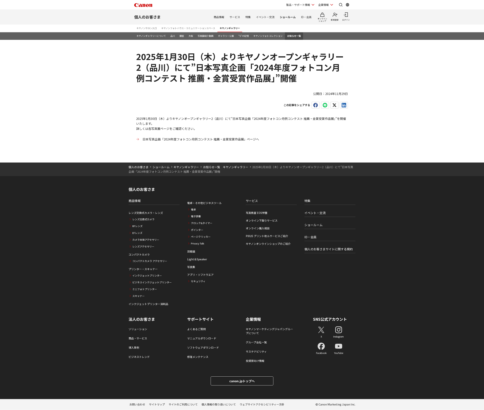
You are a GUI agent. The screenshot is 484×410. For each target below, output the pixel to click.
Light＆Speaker (197, 259)
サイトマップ (157, 404)
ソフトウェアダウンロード (203, 347)
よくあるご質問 (196, 329)
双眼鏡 (191, 251)
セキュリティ (198, 281)
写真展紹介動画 (205, 35)
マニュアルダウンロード (201, 338)
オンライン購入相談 (258, 228)
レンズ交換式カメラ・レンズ (146, 213)
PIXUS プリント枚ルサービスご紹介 (267, 236)
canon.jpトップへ (242, 381)
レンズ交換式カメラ (143, 219)
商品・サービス (138, 338)
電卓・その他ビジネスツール (204, 203)
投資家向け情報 (255, 361)
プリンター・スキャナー (143, 269)
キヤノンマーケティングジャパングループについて (269, 331)
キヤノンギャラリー (230, 28)
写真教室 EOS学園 (256, 213)
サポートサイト (200, 319)
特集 (248, 17)
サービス (235, 17)
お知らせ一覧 (294, 35)
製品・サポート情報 (298, 5)
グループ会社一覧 (256, 342)
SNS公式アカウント (330, 319)
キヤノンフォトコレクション (268, 35)
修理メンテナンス (197, 357)
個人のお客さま (147, 17)
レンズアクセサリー (143, 246)
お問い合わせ (137, 404)
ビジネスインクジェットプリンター (152, 282)
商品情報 (219, 17)
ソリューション (138, 329)
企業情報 (323, 5)
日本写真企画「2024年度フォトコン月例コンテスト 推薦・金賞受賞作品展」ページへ (201, 139)
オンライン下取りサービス (262, 220)
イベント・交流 (265, 17)
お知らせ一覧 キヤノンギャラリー (225, 167)
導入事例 (134, 347)
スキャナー (138, 296)
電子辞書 (196, 216)
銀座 (181, 35)
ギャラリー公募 (226, 35)
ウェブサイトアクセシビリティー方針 (262, 404)
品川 (172, 35)
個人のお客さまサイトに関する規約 (328, 249)
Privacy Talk (197, 243)
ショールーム (288, 17)
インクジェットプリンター (147, 275)
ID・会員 (306, 17)
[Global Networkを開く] (347, 4)
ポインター (197, 230)
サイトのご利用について (183, 404)
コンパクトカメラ (139, 254)
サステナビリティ (256, 351)
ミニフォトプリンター (144, 289)
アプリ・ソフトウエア (200, 275)
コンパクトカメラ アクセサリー (149, 261)
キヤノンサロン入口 (147, 28)
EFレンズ (137, 233)
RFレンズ (137, 226)
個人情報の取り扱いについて (219, 404)
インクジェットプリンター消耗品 (148, 304)
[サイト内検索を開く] (340, 4)
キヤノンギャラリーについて (151, 35)
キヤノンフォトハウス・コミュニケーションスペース (188, 28)
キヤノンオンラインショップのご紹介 (268, 244)
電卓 (193, 209)
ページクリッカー (201, 236)
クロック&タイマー (201, 223)
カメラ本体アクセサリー (145, 239)
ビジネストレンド (139, 357)
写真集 (191, 267)
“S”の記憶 (243, 35)
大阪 (190, 35)
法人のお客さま (142, 319)
